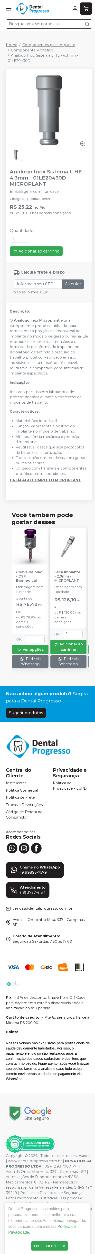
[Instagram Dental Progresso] (24, 847)
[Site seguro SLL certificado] (30, 1113)
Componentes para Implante (48, 45)
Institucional (17, 783)
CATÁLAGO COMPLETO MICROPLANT (45, 480)
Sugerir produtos (26, 713)
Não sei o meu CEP (31, 292)
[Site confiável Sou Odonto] (30, 1144)
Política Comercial (22, 790)
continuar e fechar (49, 1246)
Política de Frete (20, 797)
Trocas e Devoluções (24, 805)
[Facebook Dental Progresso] (36, 847)
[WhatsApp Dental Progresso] (12, 847)
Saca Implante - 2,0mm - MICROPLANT (67, 576)
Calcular (73, 284)
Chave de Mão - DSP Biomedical (29, 576)
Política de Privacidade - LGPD (70, 786)
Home (11, 45)
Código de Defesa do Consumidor (24, 815)
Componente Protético (32, 50)
